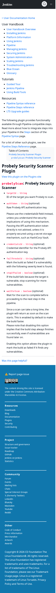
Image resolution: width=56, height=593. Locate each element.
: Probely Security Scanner (31, 157)
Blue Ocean (13, 69)
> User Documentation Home (18, 18)
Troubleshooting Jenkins (20, 65)
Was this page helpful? (14, 360)
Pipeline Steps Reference (16, 146)
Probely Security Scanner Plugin (25, 154)
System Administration (19, 57)
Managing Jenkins (17, 49)
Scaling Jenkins (15, 61)
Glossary (11, 73)
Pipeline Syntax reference (21, 103)
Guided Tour (14, 84)
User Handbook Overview (21, 29)
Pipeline (11, 45)
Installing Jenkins (16, 33)
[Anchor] (18, 171)
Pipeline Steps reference (20, 107)
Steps (27, 132)
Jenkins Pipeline (15, 88)
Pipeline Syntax (10, 136)
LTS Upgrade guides (18, 111)
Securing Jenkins (16, 53)
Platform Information (19, 37)
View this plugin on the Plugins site (21, 176)
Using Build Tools (16, 92)
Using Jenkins (14, 41)
